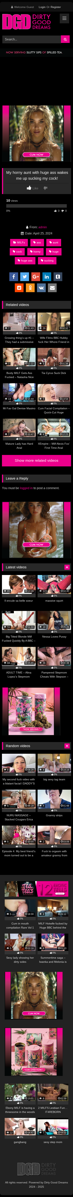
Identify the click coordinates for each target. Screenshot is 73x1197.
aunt (55, 242)
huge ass (26, 260)
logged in (26, 488)
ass (39, 242)
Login (42, 7)
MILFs (21, 242)
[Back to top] (61, 1185)
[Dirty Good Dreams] (30, 23)
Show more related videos (36, 460)
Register (56, 7)
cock (19, 251)
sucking (49, 260)
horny (36, 251)
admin (42, 227)
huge (55, 251)
